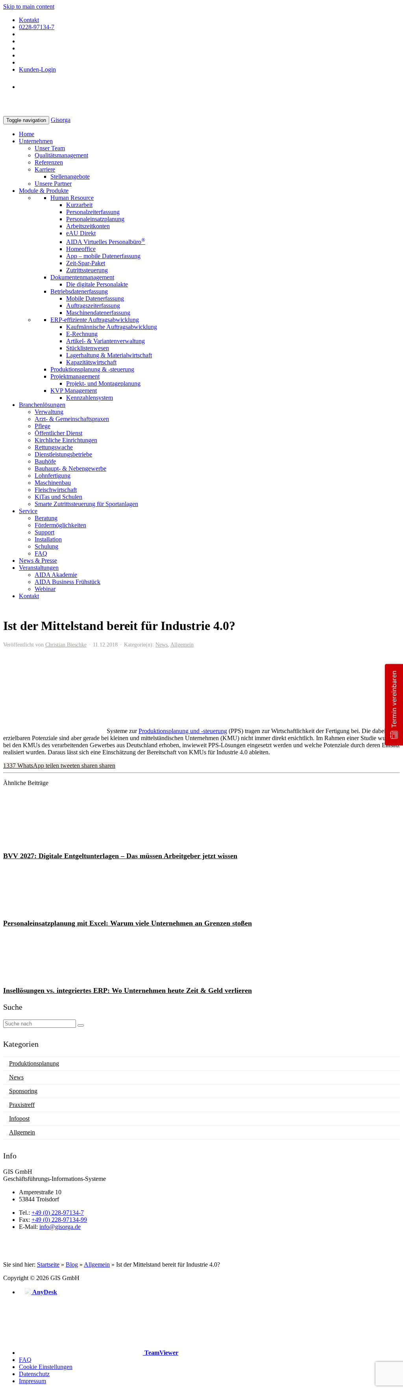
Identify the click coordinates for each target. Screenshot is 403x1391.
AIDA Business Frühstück (67, 581)
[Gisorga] (34, 112)
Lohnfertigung (52, 475)
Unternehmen (36, 141)
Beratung (46, 518)
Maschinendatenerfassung (98, 312)
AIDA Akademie (56, 574)
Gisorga (60, 119)
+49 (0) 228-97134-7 (57, 1212)
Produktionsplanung (34, 1063)
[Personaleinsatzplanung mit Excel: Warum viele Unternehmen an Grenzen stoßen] (52, 909)
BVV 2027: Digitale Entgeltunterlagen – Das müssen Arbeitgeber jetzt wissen (120, 856)
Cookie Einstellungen (45, 1366)
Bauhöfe (45, 461)
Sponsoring (23, 1091)
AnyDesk (44, 1292)
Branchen (42, 404)
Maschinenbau (53, 482)
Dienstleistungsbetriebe (63, 454)
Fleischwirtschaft (56, 489)
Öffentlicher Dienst (58, 433)
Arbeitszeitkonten (88, 226)
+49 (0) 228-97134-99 (59, 1219)
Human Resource (72, 197)
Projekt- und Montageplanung (103, 383)
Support (44, 532)
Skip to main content (28, 6)
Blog (72, 1264)
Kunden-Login (37, 69)
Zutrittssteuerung (87, 270)
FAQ (41, 553)
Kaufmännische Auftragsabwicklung (111, 326)
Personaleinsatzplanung (95, 219)
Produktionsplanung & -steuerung (92, 369)
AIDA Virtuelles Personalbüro (105, 241)
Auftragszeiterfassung (93, 305)
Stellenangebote (70, 176)
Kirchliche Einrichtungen (66, 440)
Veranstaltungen (39, 567)
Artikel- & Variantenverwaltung (105, 341)
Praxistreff (22, 1104)
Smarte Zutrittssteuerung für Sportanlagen (86, 504)
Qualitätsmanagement (61, 155)
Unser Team (50, 148)
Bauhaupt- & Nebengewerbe (70, 468)
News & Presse (38, 560)
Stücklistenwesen (87, 348)
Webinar (45, 589)
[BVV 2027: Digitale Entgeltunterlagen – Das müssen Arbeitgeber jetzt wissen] (52, 842)
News (161, 645)
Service (28, 511)
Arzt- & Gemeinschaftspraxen (72, 419)
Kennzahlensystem (89, 397)
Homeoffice (81, 249)
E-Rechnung (82, 334)
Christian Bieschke (66, 645)
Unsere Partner (53, 183)
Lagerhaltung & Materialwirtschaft (109, 355)
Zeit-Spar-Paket (85, 263)
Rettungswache (54, 447)
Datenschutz (34, 1374)
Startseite (48, 1264)
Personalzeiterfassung (93, 212)
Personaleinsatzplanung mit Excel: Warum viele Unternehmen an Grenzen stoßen (127, 923)
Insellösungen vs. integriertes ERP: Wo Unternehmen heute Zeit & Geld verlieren (127, 990)
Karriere (45, 169)
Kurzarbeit (79, 204)
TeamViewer (160, 1352)
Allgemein (182, 645)
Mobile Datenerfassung (95, 298)
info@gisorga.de (60, 1226)
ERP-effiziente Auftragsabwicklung (94, 319)
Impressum (32, 1381)
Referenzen (49, 162)
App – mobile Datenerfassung (103, 256)
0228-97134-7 (36, 27)
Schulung (46, 546)
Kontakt (29, 20)
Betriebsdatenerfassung (79, 291)
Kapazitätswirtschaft (91, 362)
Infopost (19, 1118)
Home (26, 134)
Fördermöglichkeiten (60, 525)
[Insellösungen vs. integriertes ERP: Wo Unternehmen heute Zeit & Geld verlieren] (52, 976)
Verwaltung (49, 411)
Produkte (43, 190)
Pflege (42, 426)
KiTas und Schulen (58, 496)
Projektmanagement (75, 376)
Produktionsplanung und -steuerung (183, 731)
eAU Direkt (81, 233)
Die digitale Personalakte (97, 284)
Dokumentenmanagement (82, 277)
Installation (48, 539)
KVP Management (73, 390)
